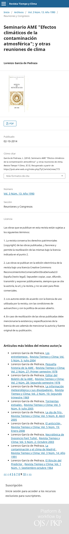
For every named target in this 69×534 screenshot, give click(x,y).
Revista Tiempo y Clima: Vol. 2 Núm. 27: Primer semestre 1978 (38, 369)
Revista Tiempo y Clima (23, 3)
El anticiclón (53, 423)
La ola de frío (53, 412)
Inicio (7, 12)
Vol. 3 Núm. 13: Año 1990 (41, 12)
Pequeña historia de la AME (33, 366)
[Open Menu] (3, 3)
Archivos (19, 12)
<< (5, 474)
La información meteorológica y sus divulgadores (37, 388)
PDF (11, 123)
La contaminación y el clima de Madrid (33, 447)
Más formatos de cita (17, 176)
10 (24, 474)
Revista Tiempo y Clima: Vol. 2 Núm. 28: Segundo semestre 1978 (37, 380)
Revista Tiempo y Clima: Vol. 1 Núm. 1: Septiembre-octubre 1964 (36, 466)
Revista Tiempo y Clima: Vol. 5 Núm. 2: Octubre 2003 (35, 440)
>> (30, 474)
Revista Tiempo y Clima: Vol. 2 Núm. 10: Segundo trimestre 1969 (37, 393)
